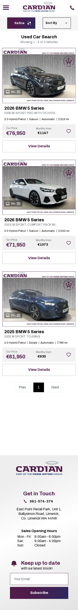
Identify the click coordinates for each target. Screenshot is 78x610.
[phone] (72, 7)
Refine (20, 23)
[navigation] (6, 7)
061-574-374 (41, 501)
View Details (39, 146)
